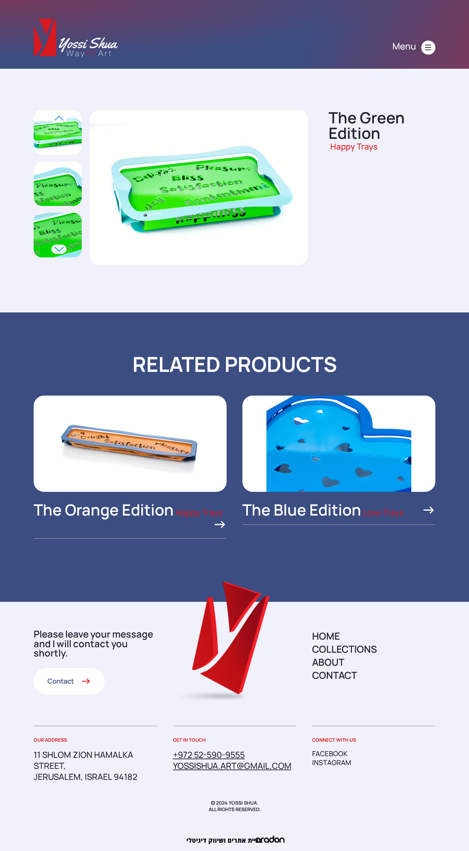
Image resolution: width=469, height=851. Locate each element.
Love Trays (383, 512)
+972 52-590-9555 (209, 754)
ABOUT (328, 661)
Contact (60, 681)
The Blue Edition (301, 509)
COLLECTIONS (344, 648)
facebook (329, 753)
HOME (326, 635)
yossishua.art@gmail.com (232, 765)
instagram (331, 762)
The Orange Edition (104, 509)
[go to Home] (75, 38)
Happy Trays (354, 146)
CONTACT (334, 675)
